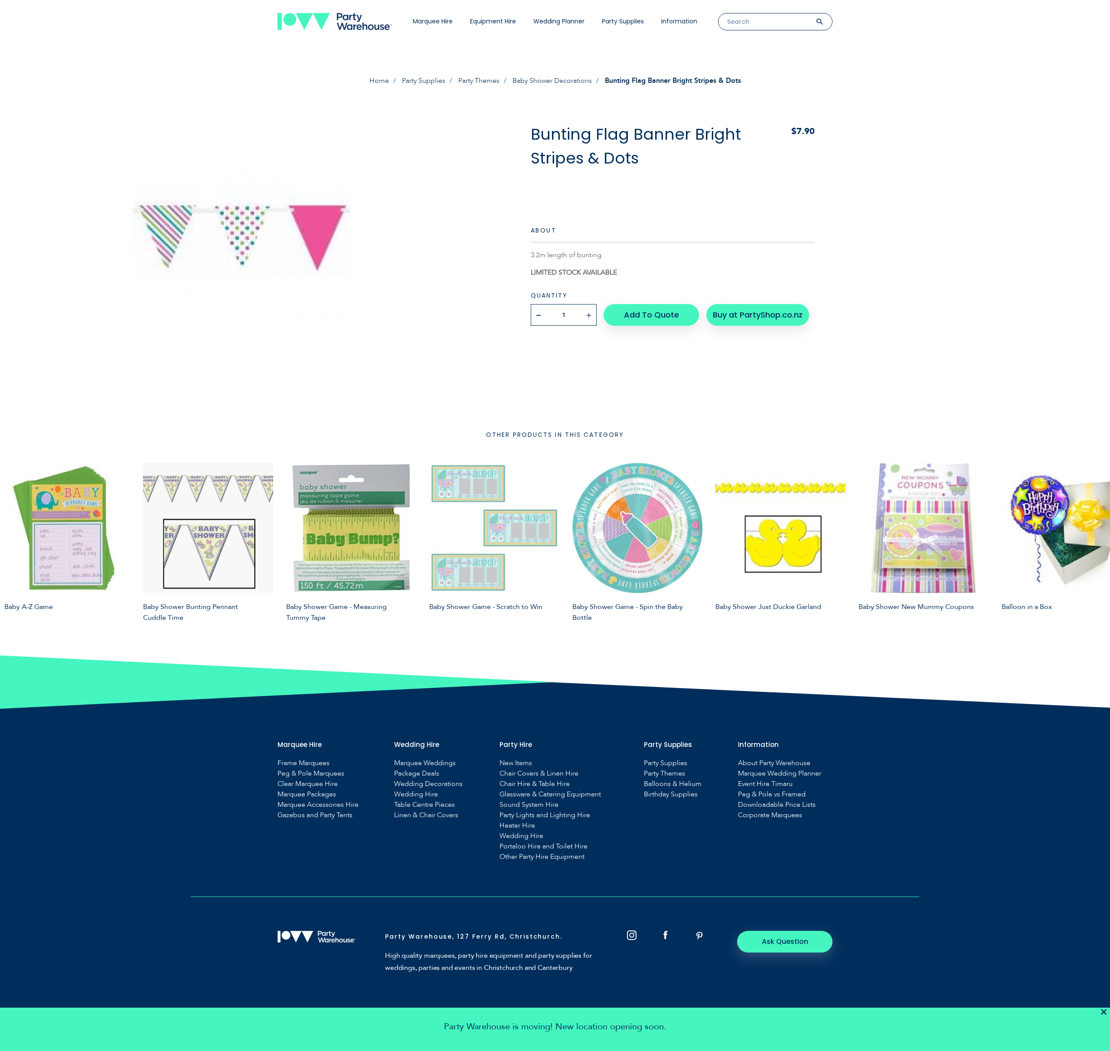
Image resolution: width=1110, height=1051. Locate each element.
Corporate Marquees (770, 815)
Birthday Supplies (671, 794)
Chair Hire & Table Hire (535, 784)
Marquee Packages (307, 794)
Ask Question (785, 941)
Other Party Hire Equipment (542, 857)
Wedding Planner (558, 21)
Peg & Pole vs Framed (772, 794)
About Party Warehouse (774, 763)
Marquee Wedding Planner (779, 773)
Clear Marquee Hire (308, 784)
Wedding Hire (416, 794)
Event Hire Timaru (765, 784)
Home (379, 80)
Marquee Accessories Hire (318, 805)
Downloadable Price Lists (777, 805)
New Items (516, 763)
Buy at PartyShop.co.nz (758, 314)
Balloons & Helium (673, 784)
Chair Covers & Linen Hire (539, 773)
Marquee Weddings (425, 763)
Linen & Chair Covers (426, 815)
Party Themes (479, 80)
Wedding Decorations (428, 784)
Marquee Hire (433, 21)
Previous (13, 541)
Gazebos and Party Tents (315, 815)
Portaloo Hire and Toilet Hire (544, 846)
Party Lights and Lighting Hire (545, 815)
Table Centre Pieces (424, 805)
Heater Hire (517, 826)
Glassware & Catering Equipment (550, 794)
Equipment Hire (493, 21)
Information (679, 21)
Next (1097, 541)
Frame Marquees (304, 763)
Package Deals (416, 773)
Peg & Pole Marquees (311, 773)
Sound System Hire (529, 805)
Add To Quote (651, 314)
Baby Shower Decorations (552, 80)
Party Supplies (623, 21)
